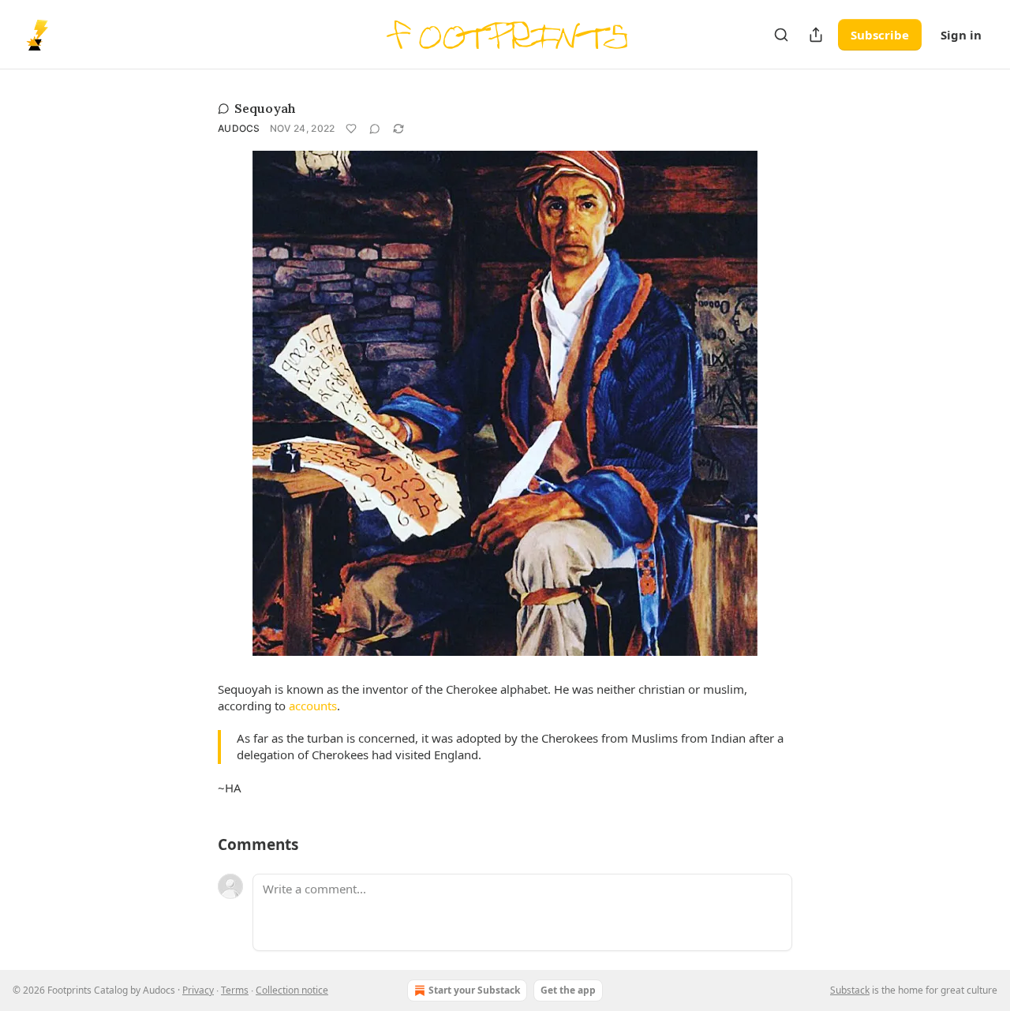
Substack (850, 990)
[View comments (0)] (375, 128)
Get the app (568, 990)
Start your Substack (474, 990)
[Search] (781, 35)
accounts (313, 705)
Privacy (198, 990)
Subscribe (880, 35)
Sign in (961, 35)
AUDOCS (239, 128)
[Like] (351, 128)
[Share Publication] (816, 35)
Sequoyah (265, 108)
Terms (235, 990)
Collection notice (292, 990)
